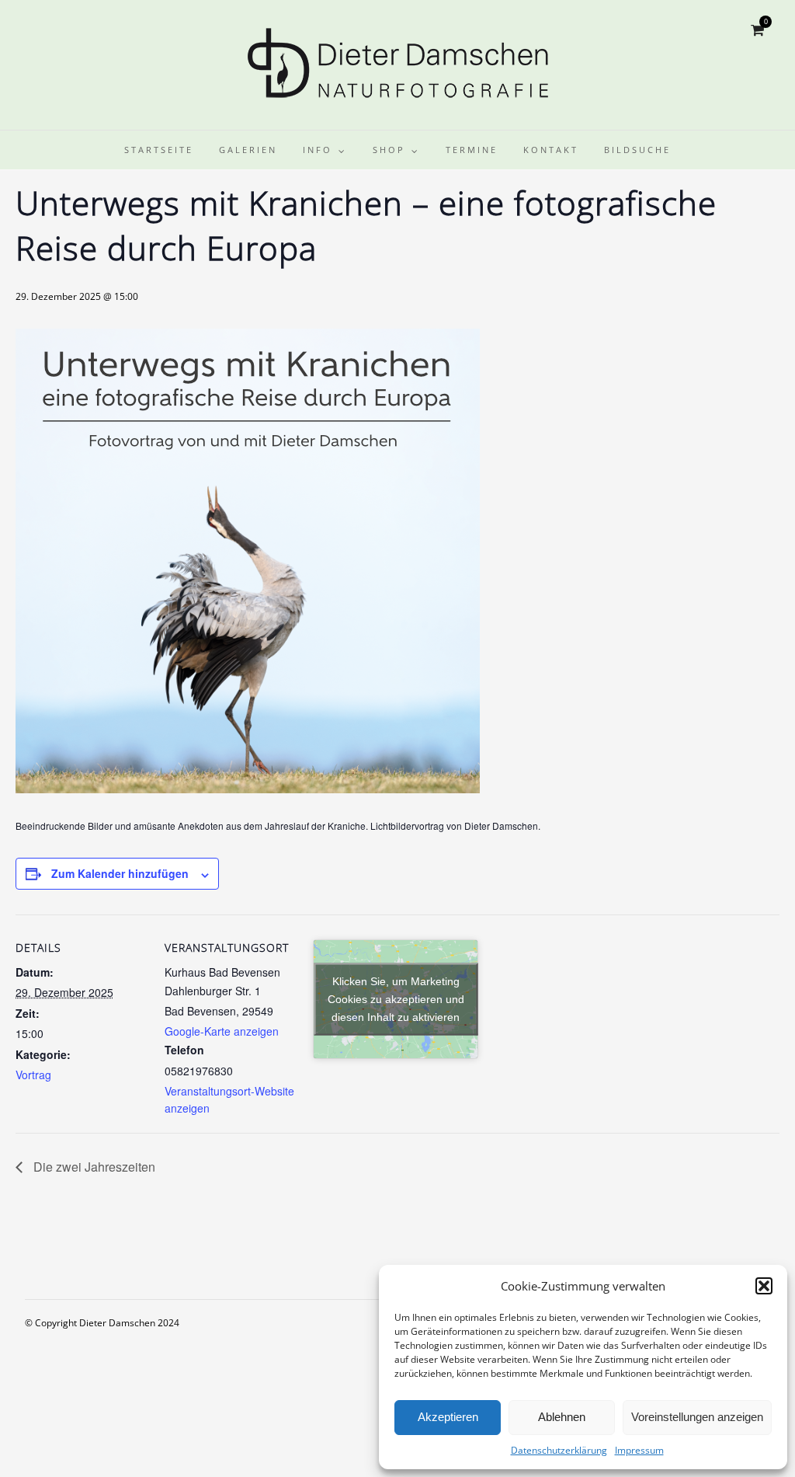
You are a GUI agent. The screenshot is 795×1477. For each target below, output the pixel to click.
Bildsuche (637, 149)
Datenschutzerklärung (559, 1450)
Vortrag (33, 1074)
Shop (389, 149)
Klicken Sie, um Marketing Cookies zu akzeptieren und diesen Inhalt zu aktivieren (396, 999)
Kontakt (550, 149)
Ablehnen (561, 1416)
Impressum (639, 1450)
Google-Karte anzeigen (222, 1031)
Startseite (158, 149)
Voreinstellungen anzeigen (697, 1416)
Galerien (248, 149)
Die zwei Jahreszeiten (92, 1167)
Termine (472, 149)
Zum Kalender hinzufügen (120, 873)
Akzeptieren (448, 1416)
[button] (764, 1286)
